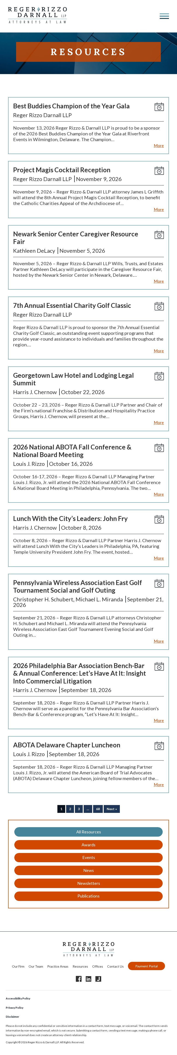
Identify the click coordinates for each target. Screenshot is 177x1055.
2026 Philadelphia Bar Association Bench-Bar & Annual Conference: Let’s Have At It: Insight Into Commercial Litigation (79, 673)
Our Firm (18, 966)
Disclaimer (12, 1016)
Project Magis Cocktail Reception (61, 170)
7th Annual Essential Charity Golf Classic (72, 305)
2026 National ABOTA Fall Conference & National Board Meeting (72, 451)
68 (98, 809)
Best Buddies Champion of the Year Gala (71, 106)
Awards (88, 844)
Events (88, 857)
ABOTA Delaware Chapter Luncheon (66, 745)
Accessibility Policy (18, 998)
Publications (88, 895)
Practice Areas (57, 966)
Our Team (36, 966)
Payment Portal (146, 966)
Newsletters (88, 883)
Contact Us (115, 966)
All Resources (88, 831)
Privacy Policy (14, 1007)
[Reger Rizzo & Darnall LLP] (37, 21)
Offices (97, 966)
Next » (112, 809)
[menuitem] (18, 965)
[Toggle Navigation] (164, 16)
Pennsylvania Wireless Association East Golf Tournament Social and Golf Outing (77, 586)
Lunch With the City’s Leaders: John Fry (70, 518)
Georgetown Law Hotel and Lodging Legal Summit (73, 379)
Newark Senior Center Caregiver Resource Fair (75, 238)
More (159, 145)
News (88, 870)
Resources (80, 966)
